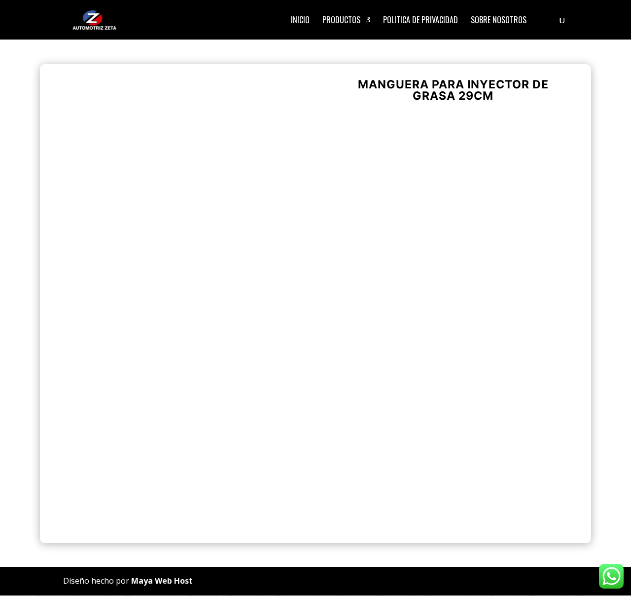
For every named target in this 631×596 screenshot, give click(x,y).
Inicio (300, 21)
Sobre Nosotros (498, 21)
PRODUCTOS (341, 21)
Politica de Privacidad (420, 21)
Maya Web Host (162, 580)
